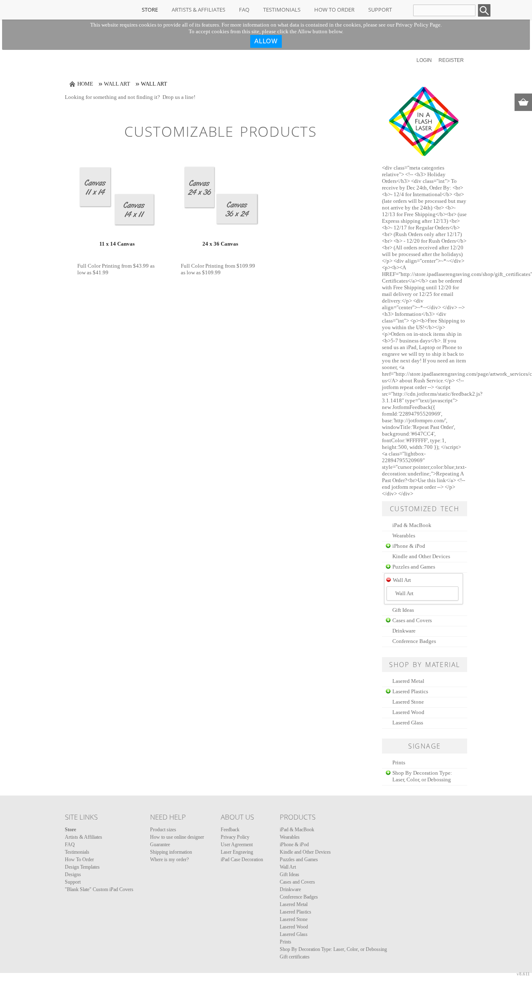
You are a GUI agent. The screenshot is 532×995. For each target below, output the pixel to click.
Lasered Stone (408, 702)
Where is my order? (169, 859)
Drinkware (404, 631)
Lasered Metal (408, 681)
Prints (398, 762)
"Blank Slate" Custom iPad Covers (99, 889)
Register (451, 60)
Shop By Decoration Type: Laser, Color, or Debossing (422, 776)
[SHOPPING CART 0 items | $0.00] (523, 102)
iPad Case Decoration (242, 859)
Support (380, 9)
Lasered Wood (408, 712)
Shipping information (171, 852)
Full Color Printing (98, 266)
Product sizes (163, 829)
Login (424, 60)
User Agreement (237, 844)
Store (150, 9)
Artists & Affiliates (198, 9)
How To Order (334, 9)
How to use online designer (177, 837)
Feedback (230, 829)
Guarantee (160, 844)
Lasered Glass (407, 722)
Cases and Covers (412, 620)
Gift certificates (295, 957)
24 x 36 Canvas (220, 244)
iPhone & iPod (408, 546)
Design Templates (82, 867)
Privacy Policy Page (418, 25)
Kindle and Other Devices (421, 556)
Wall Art (117, 84)
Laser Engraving (237, 852)
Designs (73, 874)
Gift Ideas (403, 610)
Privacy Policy (235, 837)
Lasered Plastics (410, 691)
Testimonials (281, 9)
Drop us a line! (179, 97)
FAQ (244, 9)
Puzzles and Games (413, 567)
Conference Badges (414, 641)
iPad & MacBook (411, 525)
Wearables (403, 535)
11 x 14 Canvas (117, 244)
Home (85, 84)
